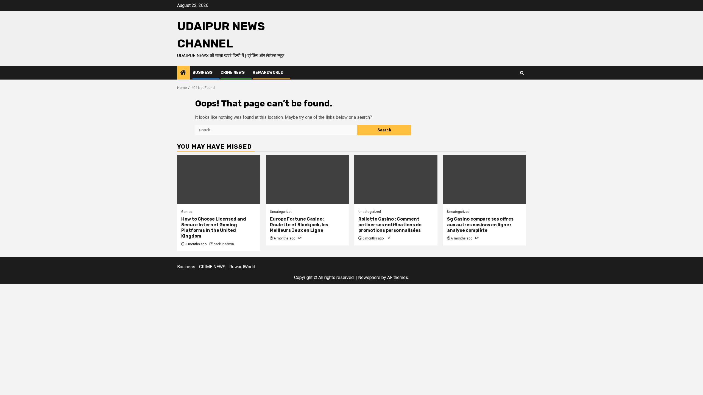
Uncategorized (281, 212)
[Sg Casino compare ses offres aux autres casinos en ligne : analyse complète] (484, 179)
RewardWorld (268, 72)
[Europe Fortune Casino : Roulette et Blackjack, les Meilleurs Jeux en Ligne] (307, 179)
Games (186, 212)
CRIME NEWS (233, 72)
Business (203, 72)
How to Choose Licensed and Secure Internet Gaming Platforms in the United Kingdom (213, 227)
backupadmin (224, 244)
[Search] (521, 72)
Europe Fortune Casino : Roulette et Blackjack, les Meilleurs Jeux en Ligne (299, 224)
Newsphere (369, 277)
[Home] (183, 73)
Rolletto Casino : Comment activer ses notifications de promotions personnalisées (390, 224)
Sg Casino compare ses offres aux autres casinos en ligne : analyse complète (480, 224)
